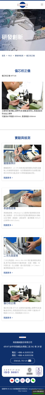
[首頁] (22, 5)
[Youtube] (12, 380)
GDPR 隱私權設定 (38, 391)
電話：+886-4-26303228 (22, 352)
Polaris (39, 389)
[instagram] (22, 380)
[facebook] (27, 380)
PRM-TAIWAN (22, 391)
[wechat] (33, 380)
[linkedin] (17, 380)
